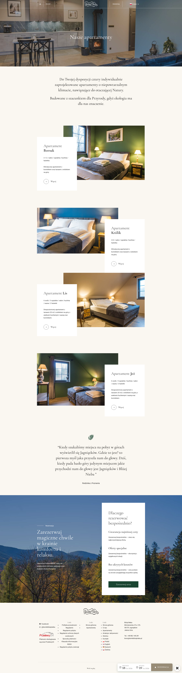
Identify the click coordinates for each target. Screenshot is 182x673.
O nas (105, 628)
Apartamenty (91, 628)
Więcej (53, 181)
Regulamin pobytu (69, 630)
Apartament (53, 148)
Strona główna (91, 625)
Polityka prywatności (69, 625)
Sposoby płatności (69, 639)
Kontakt (48, 4)
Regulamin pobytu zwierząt (69, 647)
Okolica (105, 636)
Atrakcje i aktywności (110, 633)
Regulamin (69, 628)
